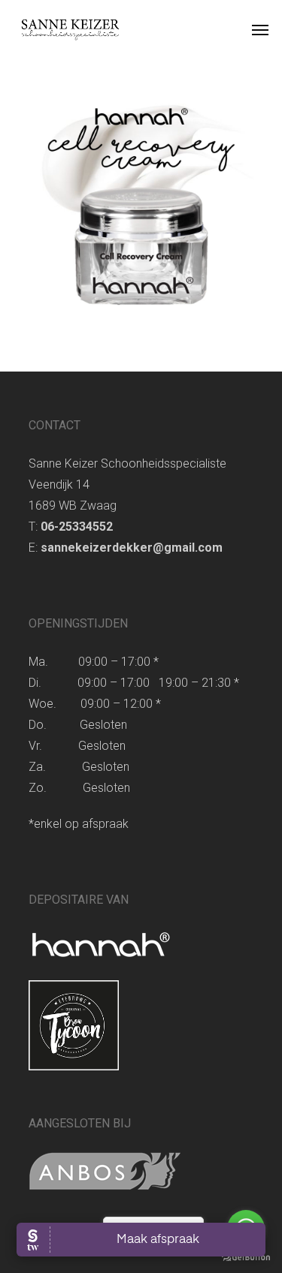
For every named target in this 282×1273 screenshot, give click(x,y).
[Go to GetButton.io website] (246, 1257)
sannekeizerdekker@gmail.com (133, 547)
